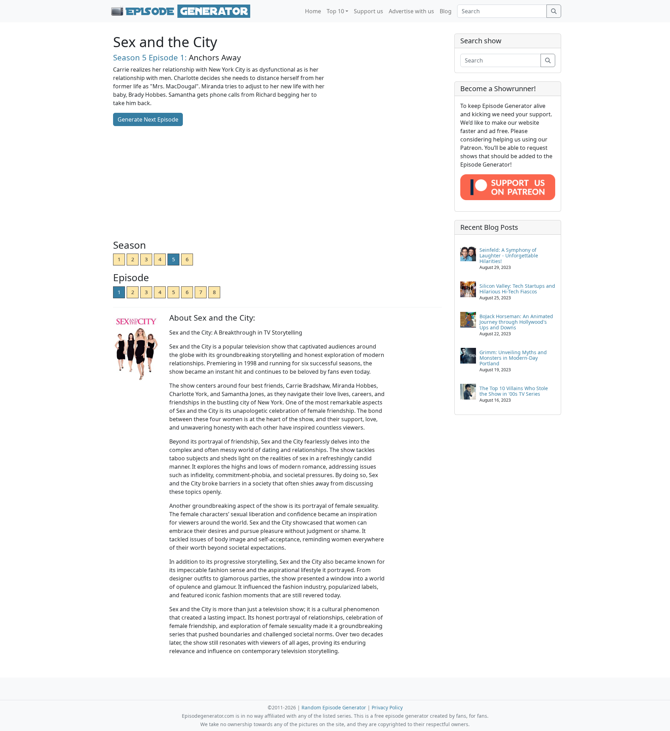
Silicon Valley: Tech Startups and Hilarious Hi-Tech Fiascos (517, 289)
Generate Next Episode (148, 119)
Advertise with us (411, 11)
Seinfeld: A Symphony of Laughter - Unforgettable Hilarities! (508, 255)
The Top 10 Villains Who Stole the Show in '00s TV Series (513, 391)
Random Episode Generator (334, 707)
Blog (446, 11)
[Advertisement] (277, 183)
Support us (368, 11)
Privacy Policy (387, 707)
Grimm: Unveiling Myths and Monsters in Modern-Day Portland (513, 358)
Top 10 (335, 11)
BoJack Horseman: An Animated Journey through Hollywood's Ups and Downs (516, 322)
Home (313, 11)
